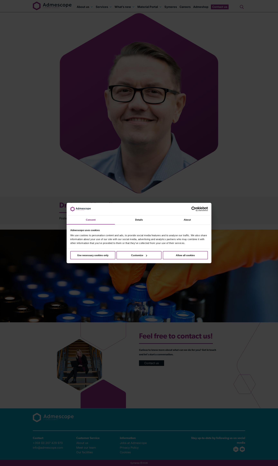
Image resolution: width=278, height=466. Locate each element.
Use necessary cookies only (92, 255)
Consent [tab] (91, 219)
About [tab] (187, 219)
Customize (137, 255)
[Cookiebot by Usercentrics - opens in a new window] (194, 209)
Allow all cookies (185, 255)
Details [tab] (139, 219)
